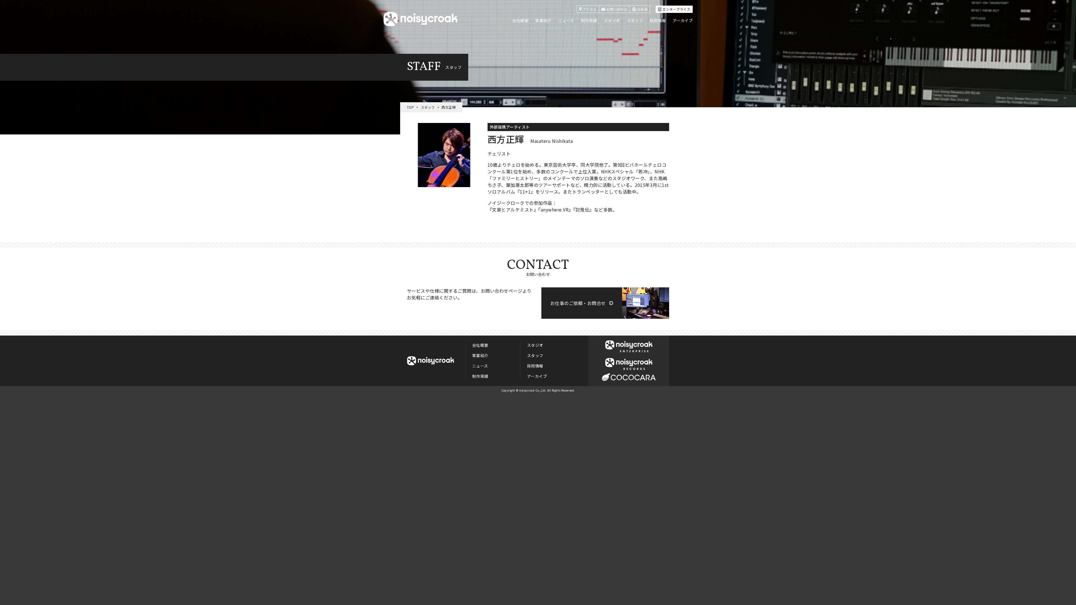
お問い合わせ (616, 9)
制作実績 (589, 20)
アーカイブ (683, 20)
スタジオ (612, 20)
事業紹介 (543, 20)
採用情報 (658, 20)
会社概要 (520, 20)
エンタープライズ (676, 9)
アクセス (590, 9)
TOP (410, 107)
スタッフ (635, 20)
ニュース (566, 20)
